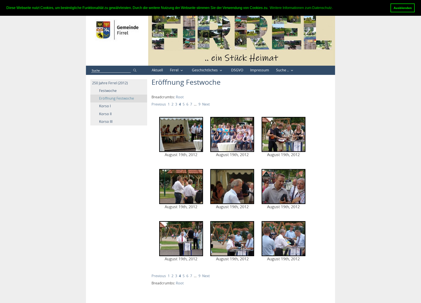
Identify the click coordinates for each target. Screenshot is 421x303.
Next (206, 104)
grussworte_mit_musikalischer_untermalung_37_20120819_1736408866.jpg (283, 134)
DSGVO (237, 70)
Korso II (105, 113)
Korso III (105, 121)
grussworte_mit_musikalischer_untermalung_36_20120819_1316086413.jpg (232, 134)
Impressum (259, 70)
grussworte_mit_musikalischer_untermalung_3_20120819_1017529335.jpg (283, 186)
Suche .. (282, 70)
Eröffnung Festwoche (116, 98)
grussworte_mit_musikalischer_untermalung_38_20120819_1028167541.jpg (181, 186)
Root (180, 97)
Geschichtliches (205, 70)
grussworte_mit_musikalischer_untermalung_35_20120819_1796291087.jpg (181, 134)
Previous (159, 104)
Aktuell (157, 70)
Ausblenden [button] (403, 8)
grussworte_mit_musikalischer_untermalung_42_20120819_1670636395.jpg (283, 238)
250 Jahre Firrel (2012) (110, 83)
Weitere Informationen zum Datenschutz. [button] (301, 8)
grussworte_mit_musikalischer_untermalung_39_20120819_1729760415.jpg (232, 186)
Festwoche (108, 90)
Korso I (105, 106)
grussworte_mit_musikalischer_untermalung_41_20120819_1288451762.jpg (232, 238)
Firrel (174, 70)
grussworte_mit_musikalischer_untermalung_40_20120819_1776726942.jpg (181, 238)
